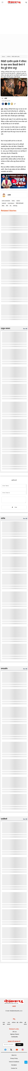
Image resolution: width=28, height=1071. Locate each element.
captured (4, 203)
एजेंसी (5, 98)
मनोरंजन (14, 1022)
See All (25, 328)
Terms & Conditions (14, 1061)
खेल (17, 1022)
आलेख (3, 518)
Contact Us (14, 1068)
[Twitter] (6, 104)
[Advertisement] (14, 18)
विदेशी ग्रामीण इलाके (19, 203)
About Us (14, 1055)
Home (3, 56)
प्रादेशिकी (4, 819)
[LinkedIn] (9, 104)
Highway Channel (14, 1034)
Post (15, 507)
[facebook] (3, 104)
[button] (2, 3)
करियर (20, 1022)
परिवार (3, 205)
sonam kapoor (11, 203)
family (13, 200)
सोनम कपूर (15, 205)
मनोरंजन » (9, 56)
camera (18, 200)
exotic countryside (6, 200)
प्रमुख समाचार (5, 328)
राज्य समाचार (8, 1023)
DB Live (15, 1031)
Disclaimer (14, 1065)
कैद (10, 205)
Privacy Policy (14, 1058)
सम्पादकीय (4, 669)
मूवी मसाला (25, 1023)
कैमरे (7, 205)
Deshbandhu (14, 1036)
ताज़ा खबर (4, 1023)
